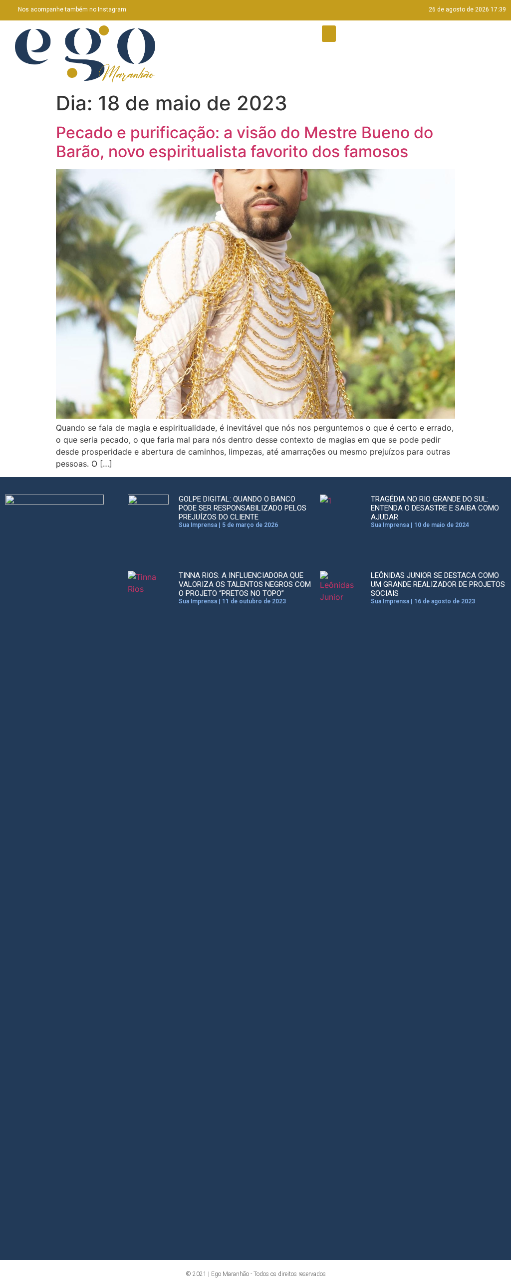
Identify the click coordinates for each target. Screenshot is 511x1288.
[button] (329, 33)
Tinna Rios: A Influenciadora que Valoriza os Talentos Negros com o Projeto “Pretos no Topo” (245, 584)
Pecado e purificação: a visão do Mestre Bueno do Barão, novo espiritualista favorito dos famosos (244, 142)
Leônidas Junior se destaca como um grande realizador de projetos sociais (438, 584)
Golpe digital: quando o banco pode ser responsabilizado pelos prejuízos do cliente (242, 508)
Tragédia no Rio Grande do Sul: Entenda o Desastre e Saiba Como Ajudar (435, 508)
